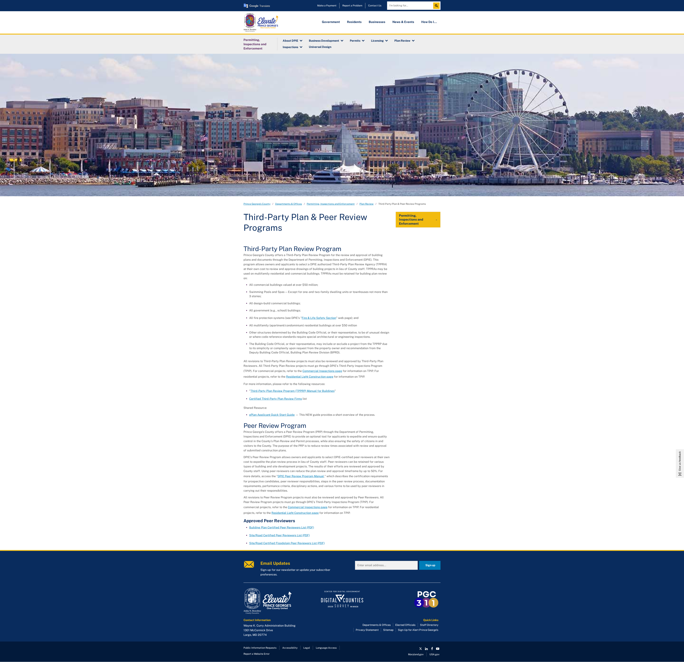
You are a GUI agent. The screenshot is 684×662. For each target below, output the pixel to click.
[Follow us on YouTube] (438, 648)
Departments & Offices (288, 203)
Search (437, 5)
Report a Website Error (256, 653)
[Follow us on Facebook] (432, 648)
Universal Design (320, 47)
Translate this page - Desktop (256, 5)
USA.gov (434, 654)
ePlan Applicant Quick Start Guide (272, 414)
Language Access (326, 647)
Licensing (377, 40)
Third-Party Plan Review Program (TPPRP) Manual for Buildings (292, 391)
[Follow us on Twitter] (420, 648)
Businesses (377, 22)
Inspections (290, 47)
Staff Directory (429, 624)
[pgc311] (274, 601)
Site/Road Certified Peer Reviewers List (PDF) (279, 535)
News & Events (403, 22)
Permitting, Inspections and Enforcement (254, 44)
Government (331, 22)
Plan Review (402, 40)
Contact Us (374, 5)
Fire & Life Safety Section (319, 318)
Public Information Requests (259, 647)
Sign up (430, 565)
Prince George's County (256, 203)
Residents (354, 22)
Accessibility (289, 647)
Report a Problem (352, 5)
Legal (306, 647)
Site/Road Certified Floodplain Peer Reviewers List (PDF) (287, 543)
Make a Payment (326, 5)
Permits (355, 40)
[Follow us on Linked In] (426, 648)
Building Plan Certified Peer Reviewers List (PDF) (281, 527)
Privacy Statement (367, 629)
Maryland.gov (416, 654)
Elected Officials (405, 624)
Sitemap (388, 629)
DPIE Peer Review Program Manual (301, 476)
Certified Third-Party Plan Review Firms (275, 398)
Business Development (324, 40)
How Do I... (429, 22)
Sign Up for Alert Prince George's (418, 629)
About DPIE (290, 40)
